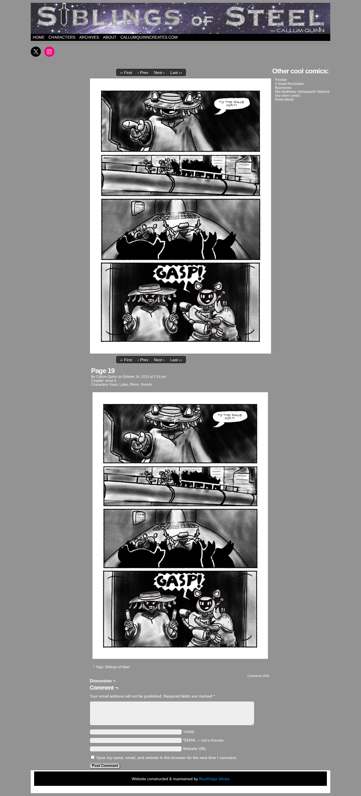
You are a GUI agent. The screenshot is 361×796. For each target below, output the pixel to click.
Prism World (284, 100)
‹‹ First (126, 72)
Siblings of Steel (117, 667)
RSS (225, 790)
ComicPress (196, 790)
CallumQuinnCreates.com (149, 37)
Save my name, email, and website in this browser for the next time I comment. (166, 757)
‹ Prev (143, 72)
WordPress (172, 790)
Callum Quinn (106, 377)
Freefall (281, 80)
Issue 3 (110, 381)
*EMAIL (203, 740)
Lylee (124, 385)
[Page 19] (180, 352)
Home (39, 37)
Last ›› (176, 72)
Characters (62, 37)
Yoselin (146, 385)
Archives (89, 37)
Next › (159, 72)
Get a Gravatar (212, 740)
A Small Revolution (289, 84)
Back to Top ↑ (239, 790)
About (109, 37)
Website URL (194, 748)
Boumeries (283, 88)
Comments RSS (258, 675)
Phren (134, 385)
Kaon (114, 385)
